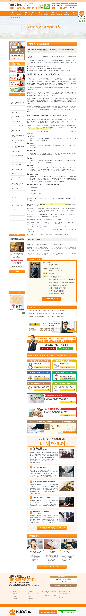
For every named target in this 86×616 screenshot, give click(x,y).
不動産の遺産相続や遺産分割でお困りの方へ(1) (17, 141)
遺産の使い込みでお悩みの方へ (17, 165)
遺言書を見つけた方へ (16, 121)
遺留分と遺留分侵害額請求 (17, 155)
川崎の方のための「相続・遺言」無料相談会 (17, 103)
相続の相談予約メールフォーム (63, 585)
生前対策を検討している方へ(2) (17, 117)
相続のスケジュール (16, 108)
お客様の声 (14, 197)
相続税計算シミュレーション (18, 173)
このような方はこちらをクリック (41, 367)
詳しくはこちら (67, 401)
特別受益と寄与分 (15, 151)
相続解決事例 (15, 596)
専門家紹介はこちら (51, 298)
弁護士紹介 (14, 213)
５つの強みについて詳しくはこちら (51, 528)
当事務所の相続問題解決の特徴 (17, 178)
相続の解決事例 (15, 188)
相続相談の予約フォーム (70, 5)
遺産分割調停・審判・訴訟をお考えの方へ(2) (17, 147)
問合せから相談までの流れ (17, 205)
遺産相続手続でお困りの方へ (18, 125)
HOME (56, 3)
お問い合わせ (14, 217)
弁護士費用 (14, 201)
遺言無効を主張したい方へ (17, 160)
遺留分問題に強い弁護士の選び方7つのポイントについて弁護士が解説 (47, 313)
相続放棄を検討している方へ (18, 169)
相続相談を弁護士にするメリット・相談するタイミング (17, 184)
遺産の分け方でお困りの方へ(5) (17, 131)
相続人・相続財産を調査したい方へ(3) (17, 136)
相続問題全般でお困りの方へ (18, 112)
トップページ (14, 98)
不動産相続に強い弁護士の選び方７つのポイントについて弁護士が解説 (47, 316)
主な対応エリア (15, 226)
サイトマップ (72, 3)
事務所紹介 (14, 209)
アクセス (64, 3)
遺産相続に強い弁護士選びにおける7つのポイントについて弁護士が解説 (47, 310)
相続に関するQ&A (15, 192)
